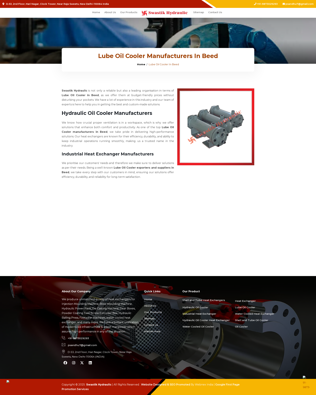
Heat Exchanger (245, 300)
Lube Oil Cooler (245, 307)
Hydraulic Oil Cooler (195, 307)
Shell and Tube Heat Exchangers (204, 300)
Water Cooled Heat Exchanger (254, 313)
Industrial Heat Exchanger (199, 313)
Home (96, 12)
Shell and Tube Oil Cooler (251, 320)
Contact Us (215, 12)
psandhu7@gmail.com (300, 3)
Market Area (152, 331)
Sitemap (198, 12)
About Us (110, 12)
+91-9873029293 (267, 3)
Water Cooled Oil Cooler (198, 326)
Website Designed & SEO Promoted (165, 384)
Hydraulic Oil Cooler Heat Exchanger (206, 320)
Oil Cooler (241, 326)
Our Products (128, 12)
